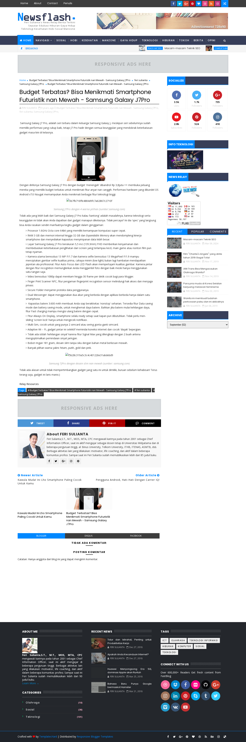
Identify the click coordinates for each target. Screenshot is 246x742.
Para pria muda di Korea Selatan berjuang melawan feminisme (202, 285)
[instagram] (217, 3)
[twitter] (179, 3)
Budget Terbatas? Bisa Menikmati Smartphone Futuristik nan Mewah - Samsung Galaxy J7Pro (79, 80)
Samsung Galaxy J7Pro (31, 84)
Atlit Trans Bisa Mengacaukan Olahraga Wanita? (200, 270)
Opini (211, 40)
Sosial (61, 40)
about (37, 3)
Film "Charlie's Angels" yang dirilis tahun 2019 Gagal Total (202, 255)
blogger (41, 535)
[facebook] (173, 3)
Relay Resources (29, 384)
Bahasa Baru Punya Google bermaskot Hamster (129, 685)
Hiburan (168, 40)
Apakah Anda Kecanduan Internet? (128, 654)
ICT (164, 640)
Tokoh (184, 40)
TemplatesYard (48, 736)
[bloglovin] (198, 3)
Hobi (73, 40)
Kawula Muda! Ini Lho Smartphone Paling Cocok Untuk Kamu (40, 515)
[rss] (211, 3)
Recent (177, 231)
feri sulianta (140, 80)
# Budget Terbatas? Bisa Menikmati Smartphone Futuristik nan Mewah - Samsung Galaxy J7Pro (79, 390)
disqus (88, 535)
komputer (184, 646)
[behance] (212, 736)
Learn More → (30, 683)
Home (24, 3)
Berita (198, 40)
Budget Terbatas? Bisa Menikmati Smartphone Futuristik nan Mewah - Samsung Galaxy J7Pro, (108, 107)
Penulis (68, 3)
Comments (218, 231)
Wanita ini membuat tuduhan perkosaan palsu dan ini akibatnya (203, 300)
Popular (197, 231)
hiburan (168, 646)
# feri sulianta (142, 390)
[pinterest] (192, 3)
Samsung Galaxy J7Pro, (46, 111)
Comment (148, 423)
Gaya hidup (128, 40)
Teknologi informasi (203, 640)
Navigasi (42, 40)
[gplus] (186, 3)
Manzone (109, 40)
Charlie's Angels (211, 48)
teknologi (33, 717)
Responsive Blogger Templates (95, 736)
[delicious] (224, 736)
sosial (30, 709)
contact (52, 3)
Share (76, 423)
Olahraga (33, 702)
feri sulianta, (26, 111)
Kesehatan (90, 40)
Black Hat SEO (143, 48)
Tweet (40, 423)
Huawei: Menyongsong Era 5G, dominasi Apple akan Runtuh (129, 670)
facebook (136, 535)
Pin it (112, 423)
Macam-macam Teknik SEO (171, 48)
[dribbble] (205, 3)
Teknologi (150, 40)
